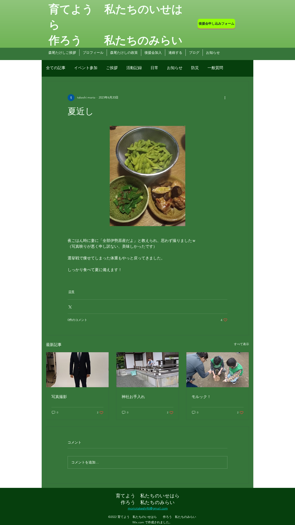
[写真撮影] (77, 369)
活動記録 (134, 67)
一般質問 (215, 67)
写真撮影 (59, 396)
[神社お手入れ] (147, 369)
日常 (154, 67)
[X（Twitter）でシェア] (70, 307)
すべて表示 (241, 344)
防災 (195, 67)
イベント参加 (85, 67)
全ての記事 (55, 67)
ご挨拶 (112, 67)
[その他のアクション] (224, 97)
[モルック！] (217, 369)
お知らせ (174, 67)
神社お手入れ (133, 396)
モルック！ (201, 396)
